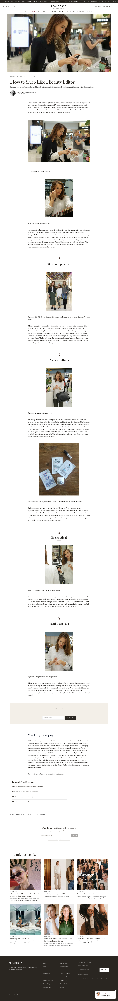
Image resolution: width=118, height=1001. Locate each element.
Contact (62, 987)
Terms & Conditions (65, 973)
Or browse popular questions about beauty (59, 840)
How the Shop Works (48, 980)
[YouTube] (9, 6)
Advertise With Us (47, 970)
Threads (98, 978)
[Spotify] (14, 6)
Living (61, 11)
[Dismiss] (116, 991)
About (27, 11)
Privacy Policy (46, 973)
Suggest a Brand (47, 987)
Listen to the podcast (62, 1)
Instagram (80, 978)
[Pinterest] (12, 6)
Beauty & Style (43, 11)
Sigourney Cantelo (21, 92)
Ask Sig (75, 835)
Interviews (81, 11)
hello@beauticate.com (83, 974)
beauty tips (30, 76)
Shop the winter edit (80, 1)
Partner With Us (64, 984)
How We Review (64, 970)
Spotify (107, 978)
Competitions (46, 977)
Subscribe (98, 6)
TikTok (84, 978)
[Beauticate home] (59, 6)
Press (44, 966)
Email (32, 814)
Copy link (42, 814)
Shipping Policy (63, 980)
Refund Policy (46, 984)
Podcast (90, 11)
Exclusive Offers (64, 977)
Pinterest (21, 814)
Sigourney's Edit (64, 963)
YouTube (94, 978)
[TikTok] (6, 6)
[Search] (104, 6)
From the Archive (64, 966)
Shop (33, 11)
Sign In (108, 6)
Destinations (70, 11)
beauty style (16, 76)
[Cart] (113, 6)
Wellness (53, 11)
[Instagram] (3, 6)
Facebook (103, 978)
